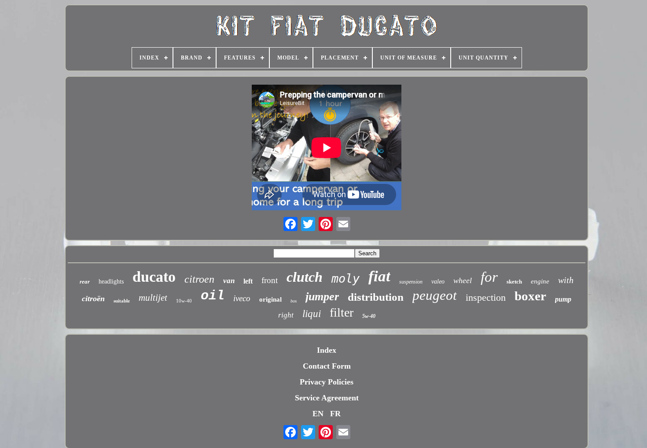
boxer (530, 296)
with (565, 280)
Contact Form (327, 366)
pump (563, 299)
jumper (322, 296)
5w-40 (368, 316)
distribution (376, 297)
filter (341, 312)
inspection (486, 297)
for (489, 277)
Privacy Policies (326, 381)
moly (345, 278)
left (248, 281)
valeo (438, 281)
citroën (93, 298)
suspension (411, 282)
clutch (305, 277)
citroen (199, 279)
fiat (379, 276)
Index (326, 350)
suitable (122, 300)
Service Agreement (327, 397)
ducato (154, 277)
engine (540, 281)
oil (212, 295)
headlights (111, 281)
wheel (462, 280)
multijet (153, 297)
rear (85, 281)
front (269, 280)
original (270, 299)
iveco (241, 298)
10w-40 (184, 300)
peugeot (434, 295)
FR (335, 413)
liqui (311, 313)
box (293, 301)
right (286, 315)
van (229, 280)
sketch (514, 281)
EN (318, 413)
